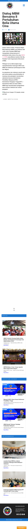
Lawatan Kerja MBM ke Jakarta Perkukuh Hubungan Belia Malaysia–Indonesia (13, 462)
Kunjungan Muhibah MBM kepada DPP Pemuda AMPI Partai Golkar (14, 490)
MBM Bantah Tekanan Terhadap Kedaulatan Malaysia (12, 425)
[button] (14, 308)
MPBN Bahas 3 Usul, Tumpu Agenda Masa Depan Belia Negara (13, 367)
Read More (6, 345)
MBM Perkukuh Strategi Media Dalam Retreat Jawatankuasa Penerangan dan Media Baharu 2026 (14, 340)
